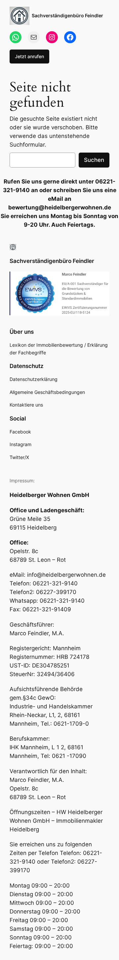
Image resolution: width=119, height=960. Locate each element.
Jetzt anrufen (29, 56)
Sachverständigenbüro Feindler (67, 15)
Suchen (94, 160)
